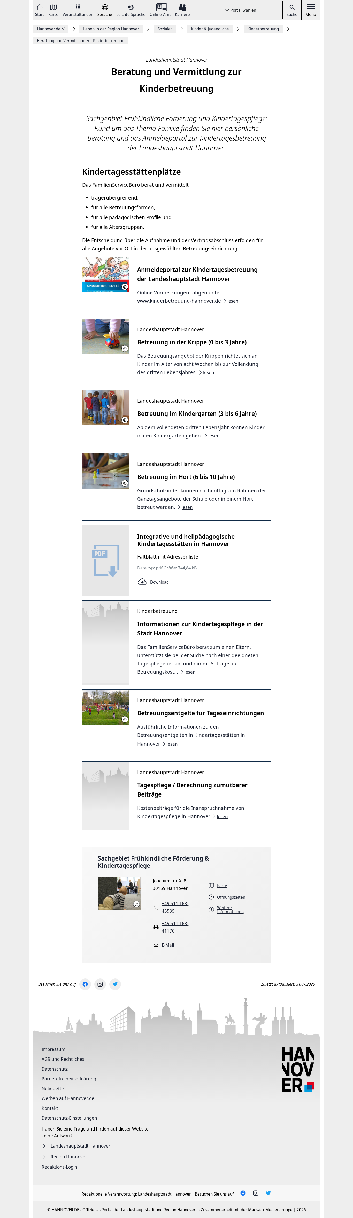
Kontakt (50, 1108)
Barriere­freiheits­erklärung (69, 1078)
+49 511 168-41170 (175, 927)
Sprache (104, 14)
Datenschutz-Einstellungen (69, 1118)
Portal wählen (243, 10)
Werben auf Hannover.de (68, 1098)
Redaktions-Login (59, 1167)
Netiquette (53, 1088)
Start (39, 14)
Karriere (182, 14)
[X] (115, 984)
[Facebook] (85, 984)
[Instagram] (100, 984)
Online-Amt (160, 14)
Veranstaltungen (78, 14)
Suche (292, 14)
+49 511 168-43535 (175, 907)
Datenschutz (55, 1068)
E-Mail (168, 945)
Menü (310, 14)
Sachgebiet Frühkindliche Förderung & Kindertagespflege (153, 862)
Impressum (53, 1049)
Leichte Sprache (130, 14)
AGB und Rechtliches (63, 1059)
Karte (53, 14)
